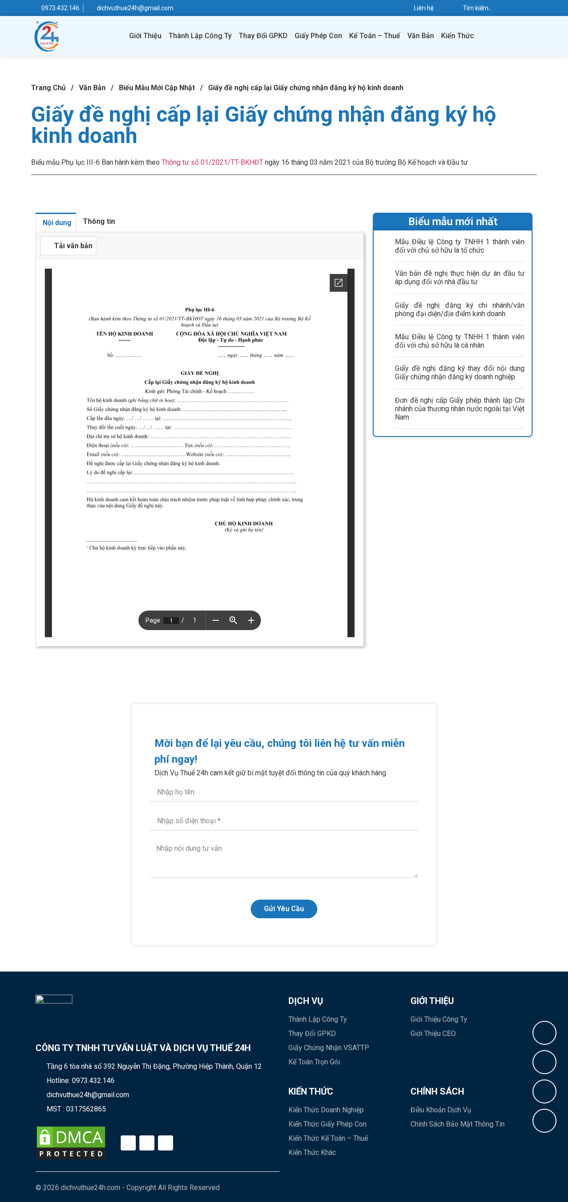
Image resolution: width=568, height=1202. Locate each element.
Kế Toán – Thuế (374, 36)
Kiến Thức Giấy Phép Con (327, 1124)
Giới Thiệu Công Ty (438, 1019)
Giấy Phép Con (318, 36)
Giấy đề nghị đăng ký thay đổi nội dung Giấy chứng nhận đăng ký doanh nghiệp (460, 372)
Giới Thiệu (145, 36)
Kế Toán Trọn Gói (314, 1062)
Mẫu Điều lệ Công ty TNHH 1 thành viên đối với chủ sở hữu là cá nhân (460, 341)
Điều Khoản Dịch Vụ (440, 1110)
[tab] (56, 222)
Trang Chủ (48, 87)
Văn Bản (420, 36)
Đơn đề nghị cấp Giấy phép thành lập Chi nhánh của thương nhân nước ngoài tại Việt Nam (460, 408)
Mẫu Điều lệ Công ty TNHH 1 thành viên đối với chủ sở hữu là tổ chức (460, 246)
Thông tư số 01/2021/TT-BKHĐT (212, 162)
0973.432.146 (93, 1080)
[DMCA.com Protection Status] (71, 1143)
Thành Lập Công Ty (200, 36)
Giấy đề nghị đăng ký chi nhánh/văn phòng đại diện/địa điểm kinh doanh (460, 309)
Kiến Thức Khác (312, 1152)
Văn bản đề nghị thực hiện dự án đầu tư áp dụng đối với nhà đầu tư (460, 277)
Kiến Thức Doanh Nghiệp (326, 1110)
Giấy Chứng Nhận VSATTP (328, 1047)
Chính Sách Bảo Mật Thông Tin (457, 1124)
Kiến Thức (457, 36)
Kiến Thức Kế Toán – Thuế (328, 1138)
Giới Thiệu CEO (433, 1033)
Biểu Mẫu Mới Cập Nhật (157, 87)
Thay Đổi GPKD (263, 36)
